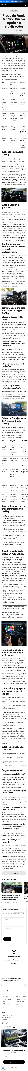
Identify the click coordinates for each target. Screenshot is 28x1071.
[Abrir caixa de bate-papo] (3, 1068)
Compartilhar (15, 873)
